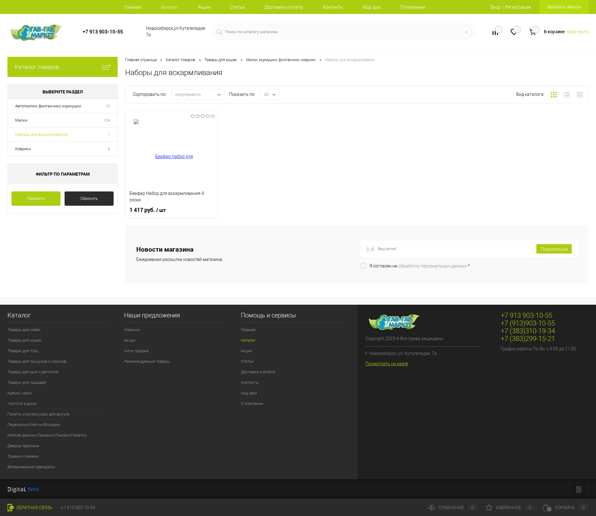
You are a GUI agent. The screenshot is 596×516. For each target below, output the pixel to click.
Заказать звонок (564, 6)
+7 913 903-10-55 (103, 32)
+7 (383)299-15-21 (528, 339)
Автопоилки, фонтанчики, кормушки (48, 106)
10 (108, 106)
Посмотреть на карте (386, 363)
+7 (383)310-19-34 (528, 331)
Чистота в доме (21, 403)
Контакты (333, 7)
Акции (204, 7)
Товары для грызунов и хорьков (36, 361)
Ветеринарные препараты (31, 466)
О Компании (412, 7)
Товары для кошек (24, 340)
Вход (495, 7)
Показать (36, 198)
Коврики (23, 148)
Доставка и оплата (283, 7)
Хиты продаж (136, 350)
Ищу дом (372, 7)
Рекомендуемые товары (147, 361)
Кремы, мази (19, 393)
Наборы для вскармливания (41, 134)
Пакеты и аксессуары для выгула (38, 414)
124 (106, 120)
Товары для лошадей (26, 382)
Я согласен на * (419, 265)
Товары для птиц (22, 350)
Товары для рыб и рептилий (32, 372)
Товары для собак (24, 329)
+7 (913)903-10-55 (528, 323)
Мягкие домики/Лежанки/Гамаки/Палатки (47, 435)
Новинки (132, 329)
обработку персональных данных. (433, 265)
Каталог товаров (37, 67)
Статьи (237, 7)
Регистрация (518, 7)
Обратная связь (33, 507)
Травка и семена (22, 456)
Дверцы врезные (23, 445)
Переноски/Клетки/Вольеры (33, 424)
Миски (21, 120)
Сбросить (89, 198)
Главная (132, 7)
